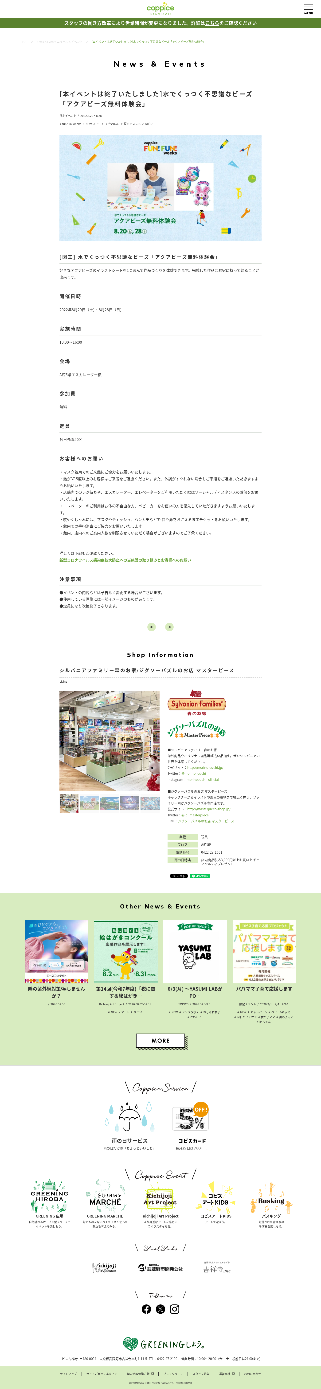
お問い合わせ (252, 1374)
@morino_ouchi (193, 773)
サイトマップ (68, 1374)
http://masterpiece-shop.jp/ (209, 809)
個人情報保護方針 (138, 1374)
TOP (24, 41)
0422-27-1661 (211, 852)
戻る (151, 627)
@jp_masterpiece (195, 815)
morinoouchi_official (203, 779)
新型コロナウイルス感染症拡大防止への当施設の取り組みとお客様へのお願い (125, 560)
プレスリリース (173, 1374)
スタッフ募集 (200, 1374)
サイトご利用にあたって (101, 1374)
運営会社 (224, 1374)
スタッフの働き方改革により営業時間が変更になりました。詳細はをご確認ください (160, 23)
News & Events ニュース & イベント (59, 41)
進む (169, 627)
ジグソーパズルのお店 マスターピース (206, 821)
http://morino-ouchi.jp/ (205, 767)
